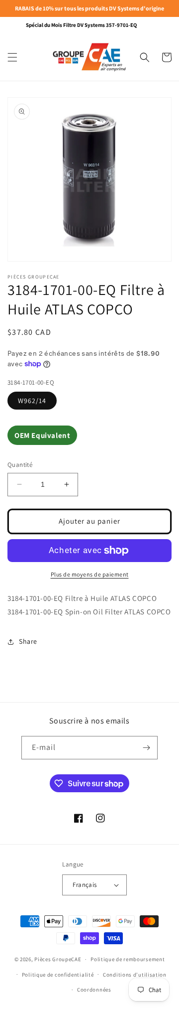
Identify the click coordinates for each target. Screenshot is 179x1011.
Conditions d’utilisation (135, 974)
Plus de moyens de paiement (90, 574)
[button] (12, 57)
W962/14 (32, 400)
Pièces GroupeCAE (57, 959)
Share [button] (28, 641)
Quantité (19, 464)
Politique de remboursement (127, 959)
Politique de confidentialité (58, 974)
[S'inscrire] (146, 747)
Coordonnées (94, 989)
